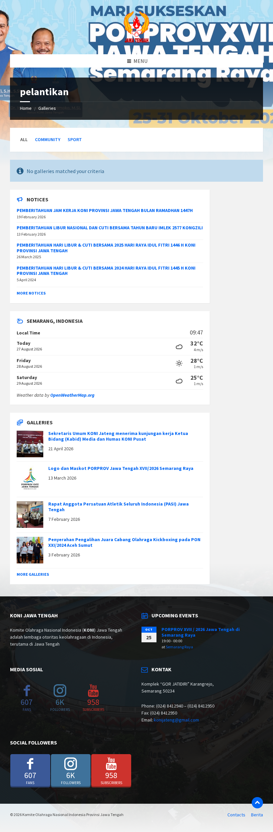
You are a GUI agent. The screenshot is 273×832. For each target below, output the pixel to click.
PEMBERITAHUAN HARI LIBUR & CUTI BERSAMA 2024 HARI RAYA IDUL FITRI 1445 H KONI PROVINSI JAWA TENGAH (106, 271)
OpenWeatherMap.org (72, 395)
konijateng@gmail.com (176, 720)
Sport (75, 139)
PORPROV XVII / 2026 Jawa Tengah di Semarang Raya (200, 632)
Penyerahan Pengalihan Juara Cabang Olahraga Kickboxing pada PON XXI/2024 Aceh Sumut (124, 542)
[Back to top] (257, 802)
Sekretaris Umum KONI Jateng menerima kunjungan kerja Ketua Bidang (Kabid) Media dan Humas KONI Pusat (118, 436)
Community (47, 139)
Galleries (47, 108)
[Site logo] (136, 41)
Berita (257, 815)
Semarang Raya (179, 646)
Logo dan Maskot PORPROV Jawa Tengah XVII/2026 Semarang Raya (120, 468)
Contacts (236, 815)
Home (26, 108)
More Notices (31, 293)
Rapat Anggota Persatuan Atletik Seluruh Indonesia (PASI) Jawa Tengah (118, 507)
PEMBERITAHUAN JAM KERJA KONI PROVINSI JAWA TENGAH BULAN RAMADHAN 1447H (105, 210)
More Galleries (33, 574)
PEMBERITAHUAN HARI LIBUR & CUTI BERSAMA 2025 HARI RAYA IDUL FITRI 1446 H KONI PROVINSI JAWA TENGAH (106, 248)
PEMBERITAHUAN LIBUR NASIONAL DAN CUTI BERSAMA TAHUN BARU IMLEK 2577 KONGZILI (110, 228)
